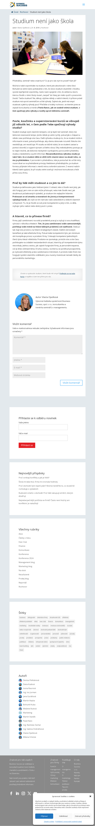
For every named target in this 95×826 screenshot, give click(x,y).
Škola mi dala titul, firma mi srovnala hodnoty (38, 482)
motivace (45, 626)
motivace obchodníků (58, 626)
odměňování (24, 634)
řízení (21, 650)
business (22, 617)
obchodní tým (62, 630)
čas (70, 646)
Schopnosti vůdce (42, 642)
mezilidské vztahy (34, 626)
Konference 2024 (26, 558)
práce (46, 638)
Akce (21, 534)
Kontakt (77, 781)
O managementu (66, 769)
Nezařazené (24, 574)
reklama (31, 642)
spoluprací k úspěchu (57, 642)
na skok (69, 626)
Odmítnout (63, 816)
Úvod (16, 12)
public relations (64, 638)
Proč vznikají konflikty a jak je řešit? (34, 477)
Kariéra (76, 778)
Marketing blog (25, 566)
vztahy (52, 646)
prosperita (38, 638)
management (69, 621)
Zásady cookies (49, 822)
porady (72, 634)
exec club (43, 621)
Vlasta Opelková (23, 28)
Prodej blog (24, 578)
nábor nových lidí (25, 630)
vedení (38, 646)
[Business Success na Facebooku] (12, 793)
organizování (34, 634)
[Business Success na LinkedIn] (18, 793)
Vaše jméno (24, 422)
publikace (23, 642)
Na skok (22, 570)
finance (50, 621)
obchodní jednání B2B (48, 630)
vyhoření (45, 646)
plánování (64, 634)
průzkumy (54, 638)
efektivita (65, 617)
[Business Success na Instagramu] (24, 793)
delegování (31, 617)
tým (32, 646)
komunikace (59, 621)
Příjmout (44, 816)
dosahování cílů (55, 617)
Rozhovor (24, 12)
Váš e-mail (23, 433)
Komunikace (24, 550)
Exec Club (23, 542)
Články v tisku (25, 538)
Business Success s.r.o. (77, 767)
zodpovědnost (62, 646)
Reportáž (23, 582)
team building (24, 646)
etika (35, 621)
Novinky (77, 772)
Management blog (27, 562)
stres (67, 642)
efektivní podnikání (26, 621)
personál (56, 634)
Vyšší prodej (54, 772)
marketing (23, 626)
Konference (24, 554)
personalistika (45, 634)
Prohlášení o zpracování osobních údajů (68, 822)
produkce (29, 638)
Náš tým (77, 775)
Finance (22, 546)
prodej (22, 638)
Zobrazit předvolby (82, 816)
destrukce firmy (42, 617)
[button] (90, 796)
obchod (35, 630)
